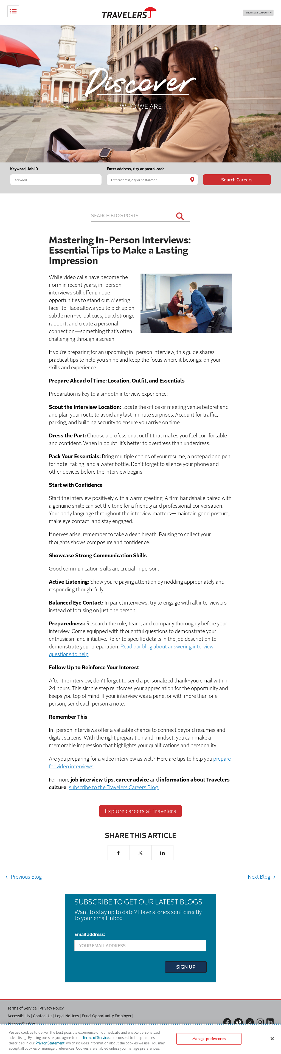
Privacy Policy (52, 1008)
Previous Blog (26, 876)
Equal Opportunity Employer (106, 1016)
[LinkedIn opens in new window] (162, 853)
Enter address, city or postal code (135, 169)
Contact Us (42, 1016)
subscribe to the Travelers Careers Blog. (114, 787)
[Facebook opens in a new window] (227, 1022)
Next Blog (259, 876)
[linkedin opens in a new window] (270, 1022)
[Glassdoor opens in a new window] (238, 1022)
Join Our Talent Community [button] (257, 13)
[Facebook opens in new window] (118, 853)
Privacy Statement (49, 1043)
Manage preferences (208, 1039)
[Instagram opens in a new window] (260, 1022)
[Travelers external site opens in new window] (129, 12)
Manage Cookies (21, 1023)
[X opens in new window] (140, 853)
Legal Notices (67, 1016)
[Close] (272, 1039)
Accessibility (18, 1016)
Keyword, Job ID (24, 169)
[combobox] (55, 179)
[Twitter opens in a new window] (250, 1022)
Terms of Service (22, 1008)
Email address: (89, 934)
